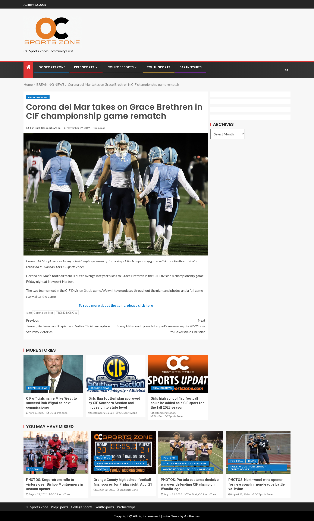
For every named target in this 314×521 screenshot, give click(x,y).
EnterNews (171, 516)
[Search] (286, 70)
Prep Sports (84, 67)
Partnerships (190, 67)
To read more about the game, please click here (115, 305)
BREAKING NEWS (37, 97)
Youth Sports (158, 67)
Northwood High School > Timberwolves (248, 467)
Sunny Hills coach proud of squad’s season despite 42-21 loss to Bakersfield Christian (161, 326)
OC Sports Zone (51, 67)
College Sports (120, 67)
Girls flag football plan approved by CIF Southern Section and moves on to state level (114, 403)
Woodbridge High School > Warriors (187, 469)
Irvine (252, 461)
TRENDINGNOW (66, 312)
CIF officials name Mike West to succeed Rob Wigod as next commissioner (51, 403)
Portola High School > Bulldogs (185, 463)
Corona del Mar (43, 312)
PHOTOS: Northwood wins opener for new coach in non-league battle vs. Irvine (256, 484)
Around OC (103, 457)
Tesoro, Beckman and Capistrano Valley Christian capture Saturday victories (68, 326)
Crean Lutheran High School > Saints (120, 463)
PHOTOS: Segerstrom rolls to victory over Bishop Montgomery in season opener (54, 484)
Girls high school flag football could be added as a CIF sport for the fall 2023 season (177, 403)
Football (34, 469)
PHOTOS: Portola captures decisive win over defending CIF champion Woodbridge (190, 484)
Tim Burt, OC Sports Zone (45, 127)
